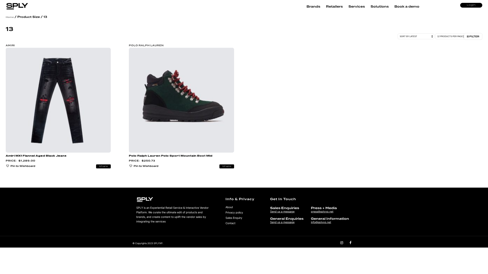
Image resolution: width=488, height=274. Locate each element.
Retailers (334, 6)
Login (471, 5)
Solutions (380, 6)
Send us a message (282, 211)
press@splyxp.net (322, 211)
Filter (474, 36)
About (229, 207)
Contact (230, 223)
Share (103, 166)
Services (356, 6)
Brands (313, 6)
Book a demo (406, 6)
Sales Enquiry (234, 217)
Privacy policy (234, 212)
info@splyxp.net (321, 222)
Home (10, 17)
